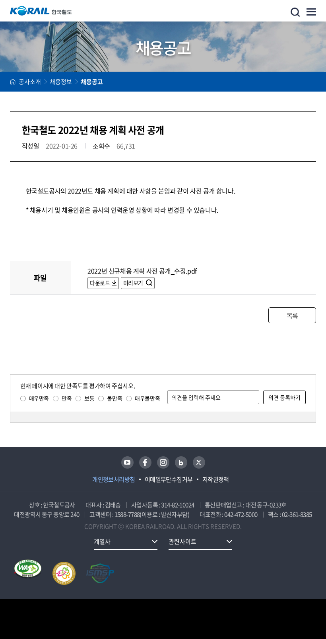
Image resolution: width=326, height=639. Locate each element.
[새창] (127, 462)
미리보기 (133, 283)
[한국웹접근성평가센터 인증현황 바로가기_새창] (28, 573)
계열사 (102, 541)
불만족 (114, 398)
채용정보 (61, 81)
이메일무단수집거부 (169, 479)
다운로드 (100, 283)
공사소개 (30, 81)
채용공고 (92, 81)
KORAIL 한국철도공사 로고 (41, 11)
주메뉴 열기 (311, 12)
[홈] (13, 81)
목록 (292, 315)
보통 (89, 398)
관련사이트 (182, 541)
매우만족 (39, 398)
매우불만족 (147, 398)
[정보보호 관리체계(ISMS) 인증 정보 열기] (100, 573)
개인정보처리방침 (113, 479)
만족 (67, 398)
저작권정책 (215, 479)
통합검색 (295, 12)
